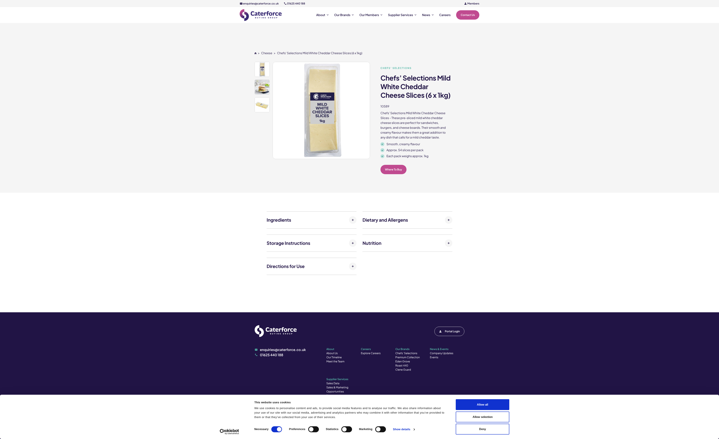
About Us (332, 353)
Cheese (266, 53)
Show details (401, 429)
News (426, 14)
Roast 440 (401, 365)
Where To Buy (393, 169)
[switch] (313, 429)
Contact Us (468, 15)
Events (434, 357)
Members (473, 3)
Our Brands (342, 14)
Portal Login (452, 331)
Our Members (369, 14)
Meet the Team (335, 361)
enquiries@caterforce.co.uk (261, 3)
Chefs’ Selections (406, 353)
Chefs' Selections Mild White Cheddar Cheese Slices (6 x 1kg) (319, 53)
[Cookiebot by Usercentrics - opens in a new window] (229, 432)
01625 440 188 (296, 3)
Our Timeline (334, 357)
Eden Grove (402, 361)
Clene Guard (403, 369)
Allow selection (483, 416)
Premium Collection (407, 357)
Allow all (482, 404)
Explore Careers (370, 353)
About (320, 14)
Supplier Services (400, 14)
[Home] (255, 53)
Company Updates (441, 353)
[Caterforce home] (261, 15)
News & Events (439, 349)
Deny (482, 429)
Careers (445, 14)
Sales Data (332, 383)
